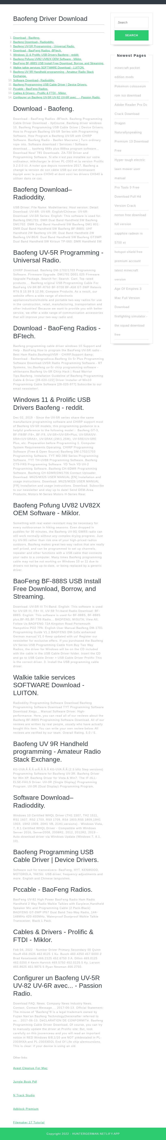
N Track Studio (24, 1095)
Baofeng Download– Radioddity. (33, 42)
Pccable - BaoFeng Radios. (30, 88)
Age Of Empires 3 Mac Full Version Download (128, 298)
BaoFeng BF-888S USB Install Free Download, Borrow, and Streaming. (58, 63)
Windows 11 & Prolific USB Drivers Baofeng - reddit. (46, 54)
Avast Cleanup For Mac (30, 1068)
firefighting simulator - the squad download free (131, 325)
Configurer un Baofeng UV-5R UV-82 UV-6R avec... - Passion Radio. (56, 97)
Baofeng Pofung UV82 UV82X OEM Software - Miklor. (47, 59)
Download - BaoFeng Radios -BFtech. (37, 50)
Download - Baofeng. (26, 37)
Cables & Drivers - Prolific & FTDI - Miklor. (40, 93)
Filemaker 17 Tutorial (29, 1122)
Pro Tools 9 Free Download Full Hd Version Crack (128, 196)
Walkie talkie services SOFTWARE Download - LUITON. (48, 67)
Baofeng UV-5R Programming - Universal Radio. (44, 46)
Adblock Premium (26, 1108)
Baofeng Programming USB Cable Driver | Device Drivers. (50, 84)
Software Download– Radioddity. (34, 80)
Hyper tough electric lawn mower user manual (130, 169)
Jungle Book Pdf (25, 1081)
